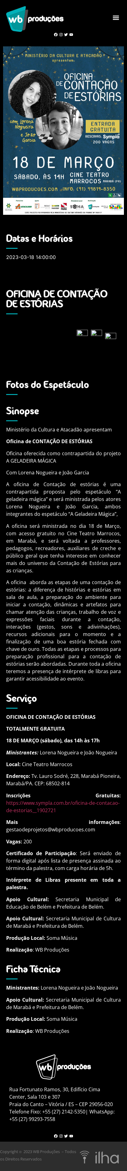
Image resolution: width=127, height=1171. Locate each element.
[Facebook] (55, 34)
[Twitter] (66, 34)
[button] (116, 17)
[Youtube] (71, 34)
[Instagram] (60, 34)
